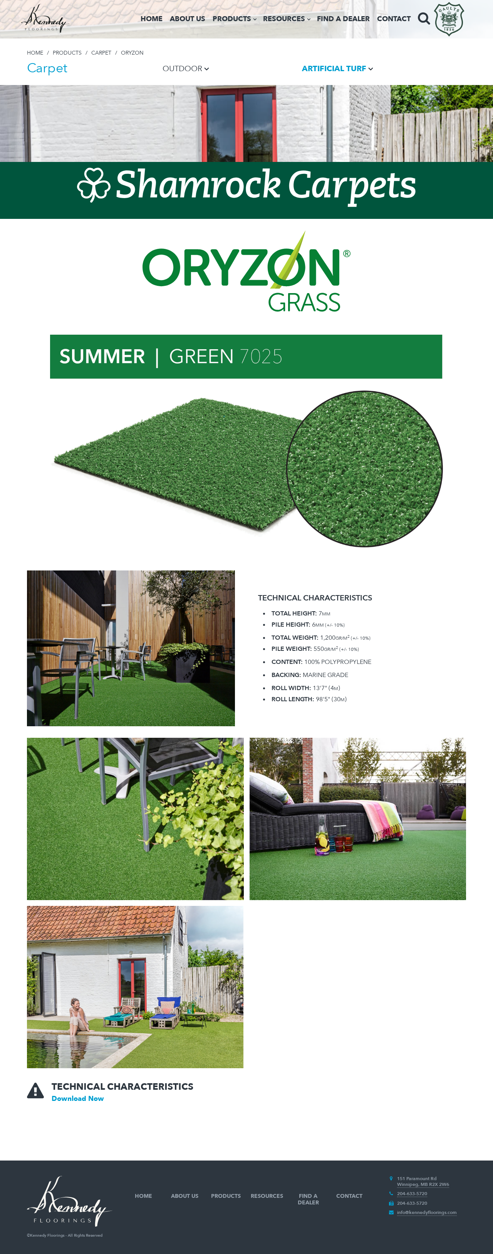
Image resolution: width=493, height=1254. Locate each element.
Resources (284, 19)
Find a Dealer (343, 19)
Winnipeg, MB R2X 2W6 (423, 1184)
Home (152, 19)
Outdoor (182, 68)
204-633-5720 (412, 1194)
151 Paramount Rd (417, 1179)
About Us (187, 19)
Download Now (78, 1099)
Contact (394, 19)
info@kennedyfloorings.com (427, 1212)
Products (232, 19)
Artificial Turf (334, 68)
